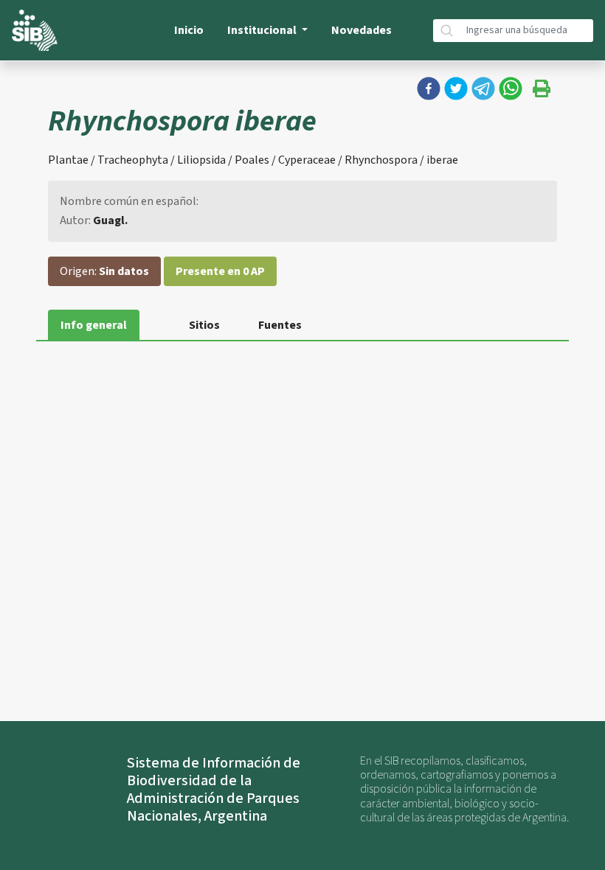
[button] (428, 88)
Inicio (189, 30)
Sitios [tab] (204, 325)
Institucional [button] (263, 30)
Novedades (361, 30)
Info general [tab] (93, 325)
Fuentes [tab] (280, 325)
